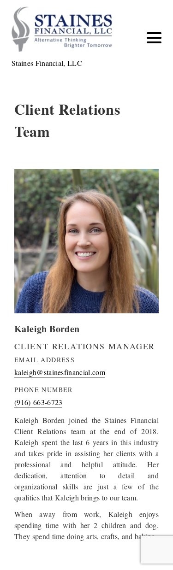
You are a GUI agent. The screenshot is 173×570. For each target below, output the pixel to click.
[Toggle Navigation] (154, 37)
